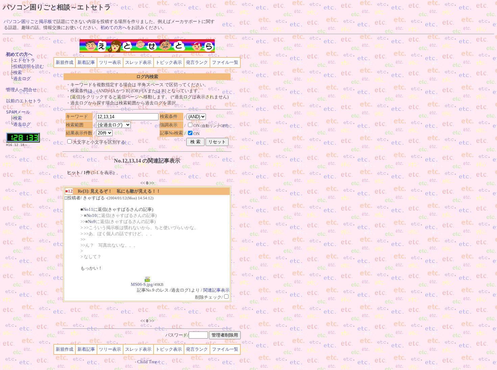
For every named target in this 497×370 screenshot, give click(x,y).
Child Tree (147, 361)
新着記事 (86, 62)
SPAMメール (18, 112)
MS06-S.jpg (142, 284)
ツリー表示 (110, 62)
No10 (92, 215)
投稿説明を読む (28, 66)
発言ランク (197, 62)
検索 (17, 72)
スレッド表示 (138, 62)
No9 (92, 221)
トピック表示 (169, 62)
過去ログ (22, 78)
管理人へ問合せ (21, 89)
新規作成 (64, 62)
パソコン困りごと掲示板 (28, 21)
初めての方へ (113, 27)
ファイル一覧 (225, 62)
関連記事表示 (216, 290)
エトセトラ (24, 60)
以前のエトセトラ (23, 100)
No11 (88, 209)
